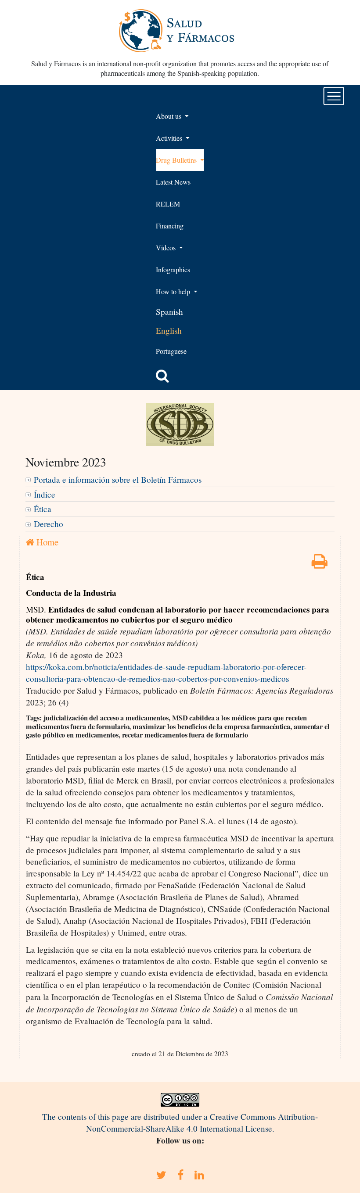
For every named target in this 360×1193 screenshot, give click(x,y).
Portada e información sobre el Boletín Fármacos (118, 479)
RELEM (168, 203)
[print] (320, 564)
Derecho (48, 523)
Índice (44, 494)
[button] (162, 375)
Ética (42, 508)
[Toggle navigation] (334, 96)
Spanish (169, 311)
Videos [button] (166, 247)
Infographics (173, 269)
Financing (170, 225)
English (169, 330)
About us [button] (169, 116)
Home (46, 542)
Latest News (173, 181)
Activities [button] (170, 137)
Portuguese (171, 351)
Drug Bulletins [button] (177, 159)
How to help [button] (174, 291)
